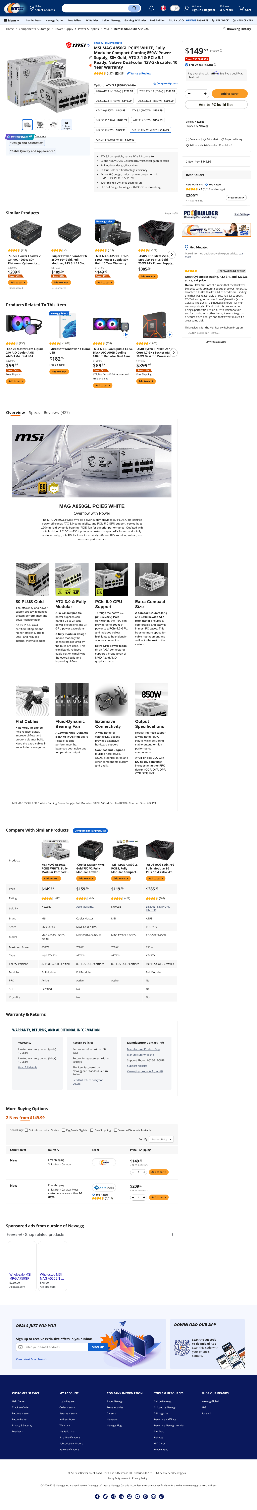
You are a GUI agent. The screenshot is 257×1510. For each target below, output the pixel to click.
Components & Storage (34, 29)
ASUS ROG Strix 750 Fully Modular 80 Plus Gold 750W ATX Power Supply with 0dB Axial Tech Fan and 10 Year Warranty (156, 259)
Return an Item (20, 1413)
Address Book (67, 1419)
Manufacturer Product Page (143, 1049)
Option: (115, 85)
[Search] (134, 8)
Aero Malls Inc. (85, 906)
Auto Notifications (69, 1449)
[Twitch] (145, 1496)
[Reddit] (91, 65)
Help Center (18, 1401)
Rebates (158, 1437)
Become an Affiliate (165, 1419)
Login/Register (67, 1401)
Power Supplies (88, 29)
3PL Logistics (161, 1413)
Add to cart (229, 94)
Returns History (68, 1413)
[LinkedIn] (121, 1496)
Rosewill (206, 1413)
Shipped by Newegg (165, 1407)
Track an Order (20, 1407)
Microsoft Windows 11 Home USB (70, 350)
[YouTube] (137, 1496)
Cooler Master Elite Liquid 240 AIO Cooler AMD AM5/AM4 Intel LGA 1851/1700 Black (24, 352)
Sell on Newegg (162, 1401)
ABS (204, 1407)
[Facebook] (97, 1496)
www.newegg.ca (192, 1485)
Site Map (159, 1431)
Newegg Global (210, 1401)
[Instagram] (113, 1496)
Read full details (27, 1067)
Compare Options (167, 83)
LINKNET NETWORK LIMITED (158, 908)
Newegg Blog (114, 1425)
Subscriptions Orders (71, 1443)
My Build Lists (67, 1431)
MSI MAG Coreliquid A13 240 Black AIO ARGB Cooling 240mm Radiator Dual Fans (113, 352)
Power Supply (64, 29)
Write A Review (217, 342)
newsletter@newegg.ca (173, 1473)
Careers (111, 1413)
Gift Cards (159, 1443)
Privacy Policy (139, 1478)
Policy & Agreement (119, 1478)
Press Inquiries (115, 1407)
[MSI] (78, 45)
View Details (235, 197)
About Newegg (115, 1401)
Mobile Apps (161, 1449)
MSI (106, 29)
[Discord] (153, 1496)
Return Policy (19, 1419)
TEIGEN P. (191, 332)
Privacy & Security (22, 1425)
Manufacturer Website (140, 1054)
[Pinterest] (129, 1496)
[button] (43, 8)
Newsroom (113, 1419)
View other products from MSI (145, 1071)
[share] (91, 58)
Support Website (137, 1066)
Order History (67, 1407)
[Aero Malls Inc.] (109, 1188)
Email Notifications (69, 1437)
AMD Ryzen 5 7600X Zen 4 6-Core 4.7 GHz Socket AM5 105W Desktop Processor (156, 352)
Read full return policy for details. (88, 1081)
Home (10, 29)
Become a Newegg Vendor (169, 1425)
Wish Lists (64, 1425)
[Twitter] (105, 1496)
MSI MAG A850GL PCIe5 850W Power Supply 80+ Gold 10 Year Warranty (111, 259)
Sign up (98, 1347)
